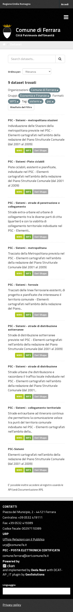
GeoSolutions (34, 574)
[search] (60, 59)
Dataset (16, 44)
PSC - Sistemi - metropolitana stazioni (33, 120)
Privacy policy (12, 604)
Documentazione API (30, 490)
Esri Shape (41, 150)
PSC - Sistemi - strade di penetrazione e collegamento (34, 205)
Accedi (65, 4)
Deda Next (38, 569)
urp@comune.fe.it (15, 544)
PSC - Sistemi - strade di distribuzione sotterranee (32, 328)
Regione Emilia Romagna (16, 4)
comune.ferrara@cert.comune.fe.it (26, 555)
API (10, 490)
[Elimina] (57, 90)
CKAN (9, 566)
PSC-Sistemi (16, 449)
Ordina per (14, 72)
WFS (28, 150)
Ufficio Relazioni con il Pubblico (23, 539)
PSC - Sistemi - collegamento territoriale (34, 408)
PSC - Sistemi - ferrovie (23, 285)
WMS (19, 150)
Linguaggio (9, 585)
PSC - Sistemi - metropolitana (27, 248)
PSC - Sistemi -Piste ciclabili (26, 161)
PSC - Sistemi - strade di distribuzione (32, 366)
